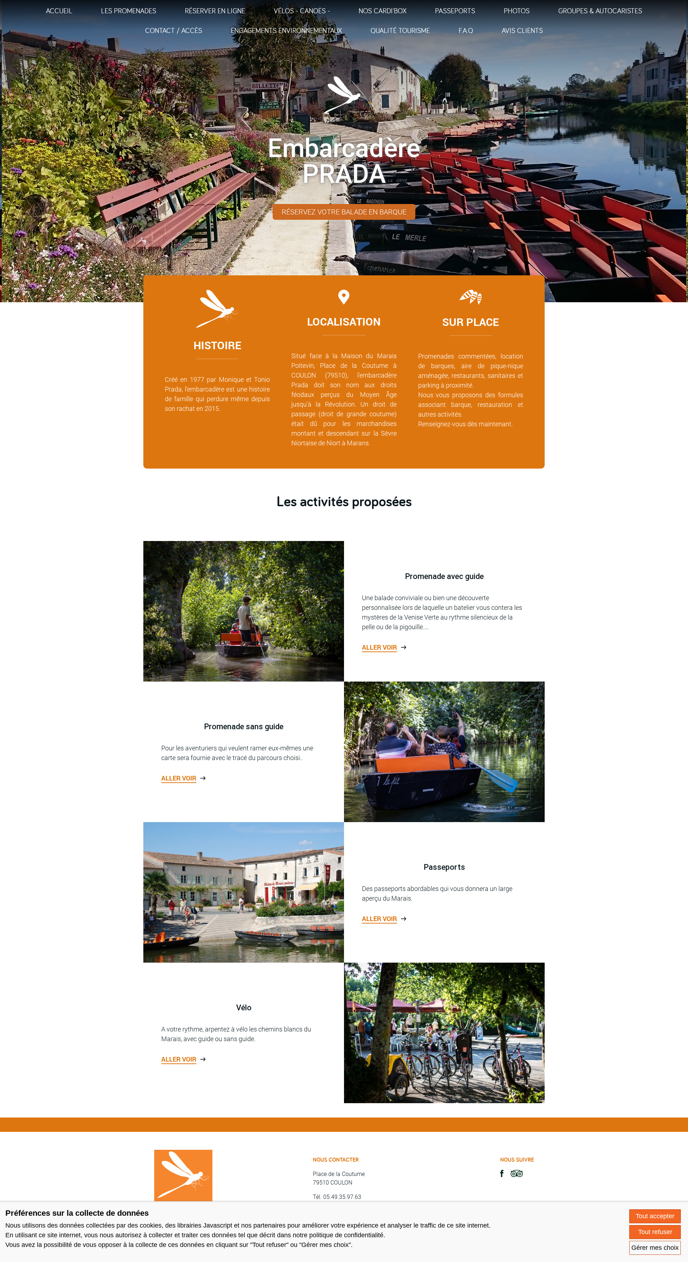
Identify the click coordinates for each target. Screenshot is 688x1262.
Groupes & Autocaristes (600, 10)
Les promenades (128, 10)
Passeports (455, 10)
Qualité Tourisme (400, 30)
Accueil (59, 10)
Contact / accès (173, 30)
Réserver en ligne (215, 10)
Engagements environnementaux (286, 30)
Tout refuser (655, 1231)
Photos (517, 10)
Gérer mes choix (655, 1247)
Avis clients (522, 30)
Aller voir (379, 647)
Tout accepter (655, 1216)
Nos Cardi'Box (382, 10)
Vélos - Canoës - (302, 10)
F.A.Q (466, 30)
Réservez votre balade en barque (344, 212)
